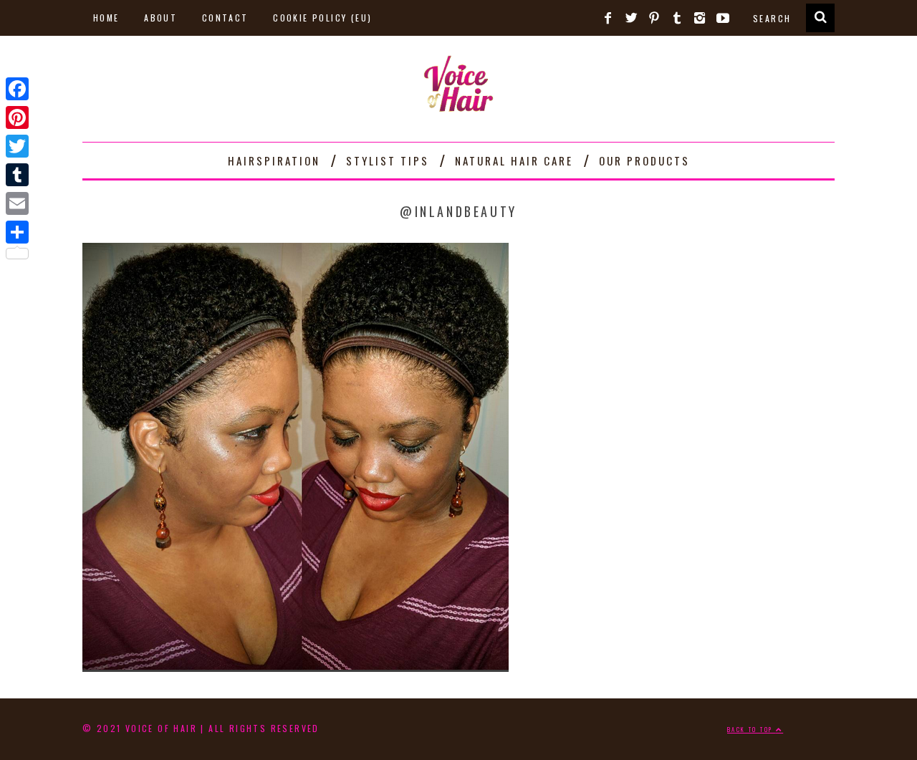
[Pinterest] (17, 117)
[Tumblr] (17, 174)
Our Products (644, 160)
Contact (225, 17)
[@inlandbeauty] (295, 666)
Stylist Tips (387, 160)
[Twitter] (17, 146)
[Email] (17, 203)
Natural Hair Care (514, 160)
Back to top (751, 729)
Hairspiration (274, 160)
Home (106, 17)
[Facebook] (17, 88)
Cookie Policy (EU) (322, 17)
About (160, 17)
